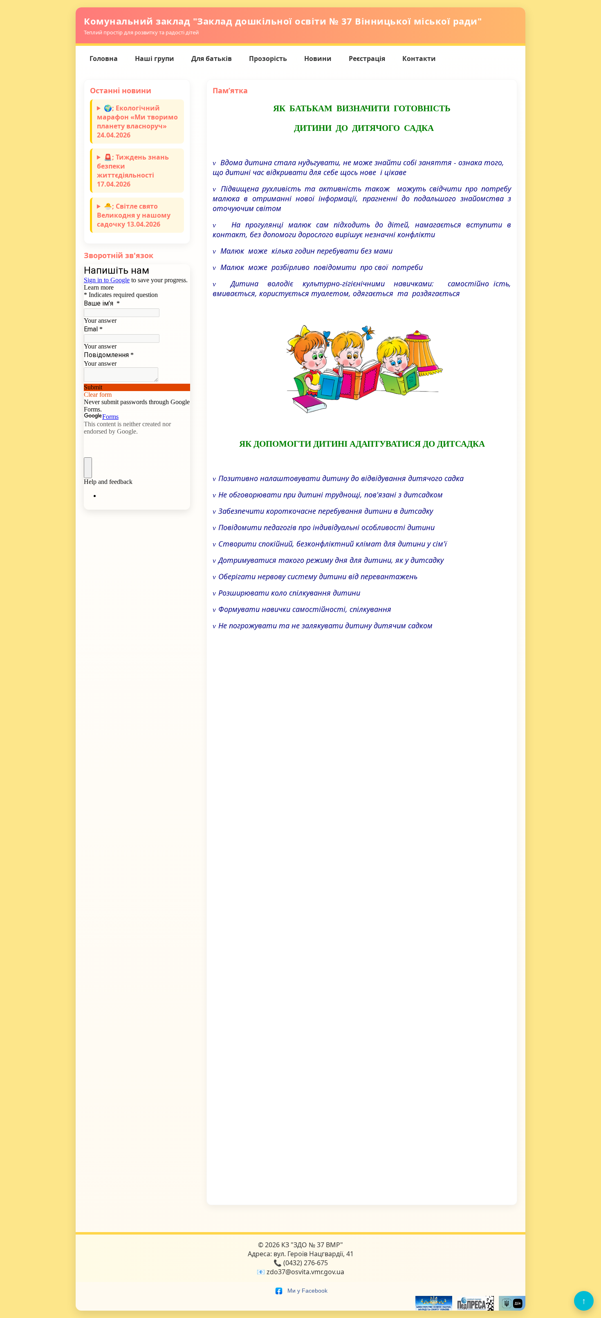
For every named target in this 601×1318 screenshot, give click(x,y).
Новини (318, 58)
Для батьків (211, 58)
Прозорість (268, 58)
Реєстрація (367, 58)
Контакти (419, 58)
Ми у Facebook (306, 1290)
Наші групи (154, 58)
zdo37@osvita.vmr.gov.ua (305, 1271)
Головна (104, 58)
